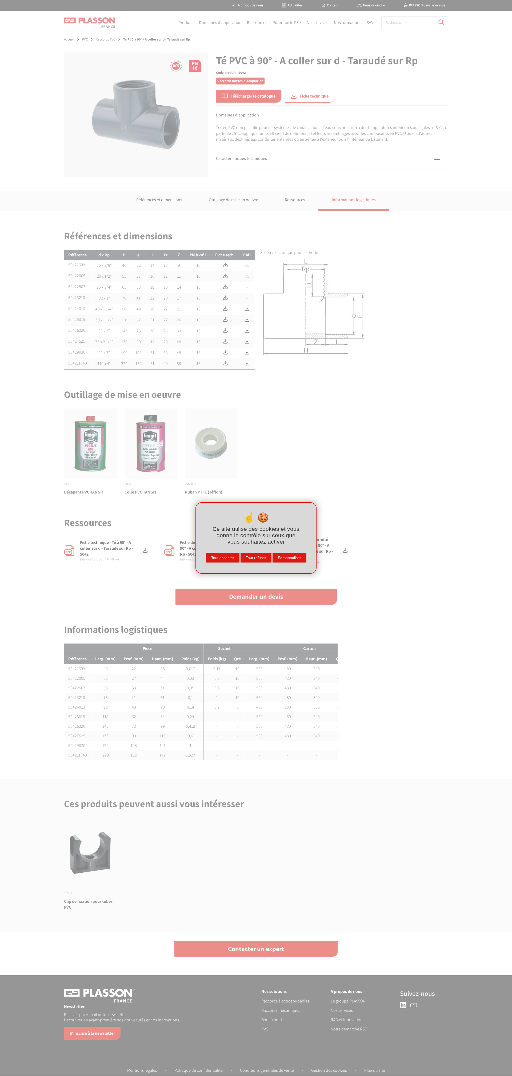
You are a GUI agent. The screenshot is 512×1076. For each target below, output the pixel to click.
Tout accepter (222, 558)
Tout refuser (256, 558)
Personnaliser (289, 558)
